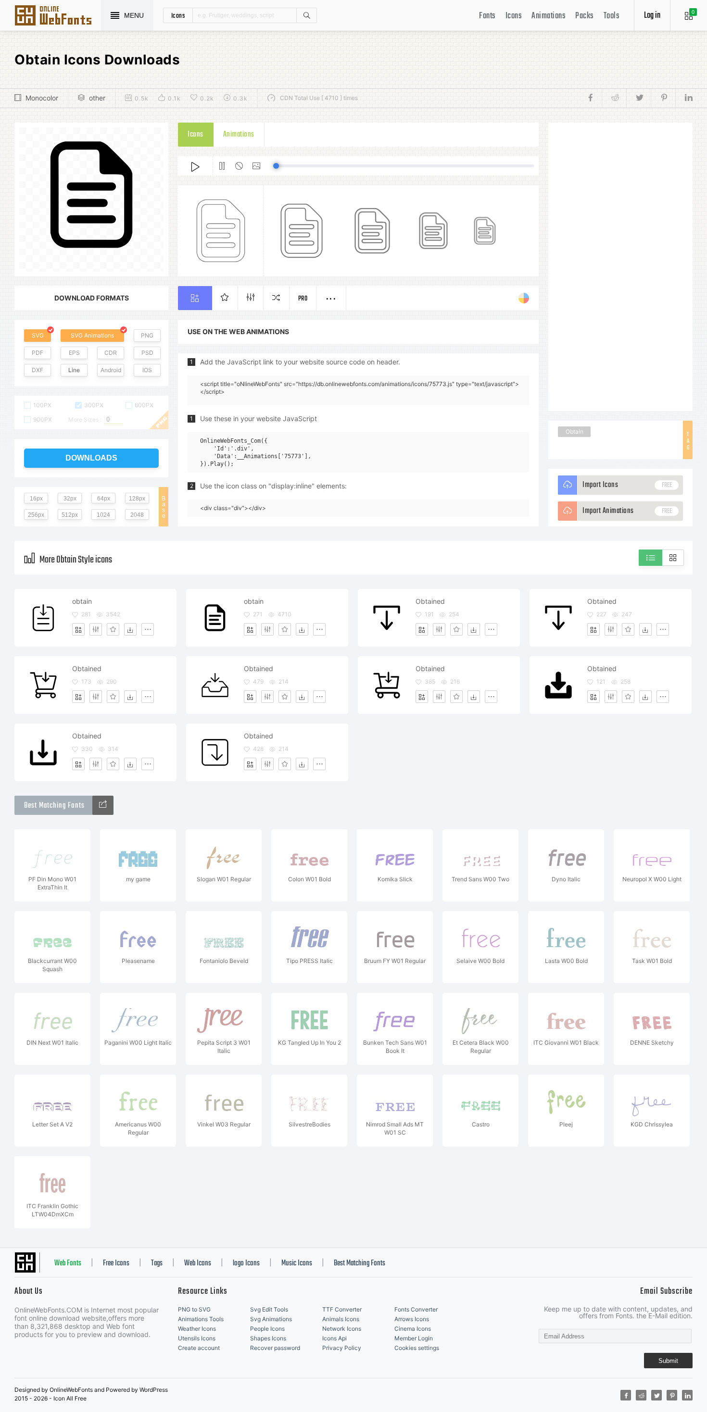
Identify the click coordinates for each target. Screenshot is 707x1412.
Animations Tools (201, 1319)
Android (111, 370)
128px (137, 498)
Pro (303, 298)
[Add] (78, 629)
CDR (110, 352)
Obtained (430, 601)
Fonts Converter (416, 1309)
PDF (37, 352)
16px (36, 498)
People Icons (267, 1328)
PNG (147, 335)
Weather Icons (197, 1328)
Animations (548, 16)
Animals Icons (340, 1319)
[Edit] (95, 629)
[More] (147, 629)
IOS (147, 370)
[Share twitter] (638, 98)
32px (69, 498)
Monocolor (41, 98)
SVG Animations (92, 335)
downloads (91, 458)
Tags (157, 1263)
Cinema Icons (412, 1328)
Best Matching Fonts (359, 1263)
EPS (74, 352)
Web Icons (197, 1263)
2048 (137, 515)
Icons (513, 16)
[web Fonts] (103, 805)
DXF (37, 370)
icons (178, 15)
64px (103, 498)
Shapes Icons (268, 1338)
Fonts (487, 16)
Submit (668, 1360)
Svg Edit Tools (269, 1309)
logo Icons (246, 1263)
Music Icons (296, 1263)
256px (36, 515)
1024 (103, 515)
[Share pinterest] (663, 98)
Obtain (574, 431)
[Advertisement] (620, 267)
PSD (147, 352)
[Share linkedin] (684, 98)
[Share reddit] (614, 98)
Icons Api (334, 1338)
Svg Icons (57, 16)
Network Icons (341, 1328)
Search (306, 15)
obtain (82, 601)
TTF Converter (342, 1309)
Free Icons (116, 1263)
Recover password (275, 1347)
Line (74, 370)
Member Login (413, 1338)
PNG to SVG (194, 1309)
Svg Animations (271, 1319)
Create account (199, 1347)
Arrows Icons (411, 1319)
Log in (652, 16)
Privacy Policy (341, 1347)
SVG (38, 335)
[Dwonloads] (130, 629)
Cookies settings (416, 1347)
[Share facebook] (593, 98)
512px (70, 515)
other (97, 98)
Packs (584, 16)
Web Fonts (67, 1263)
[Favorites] (113, 629)
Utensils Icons (196, 1338)
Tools (612, 16)
